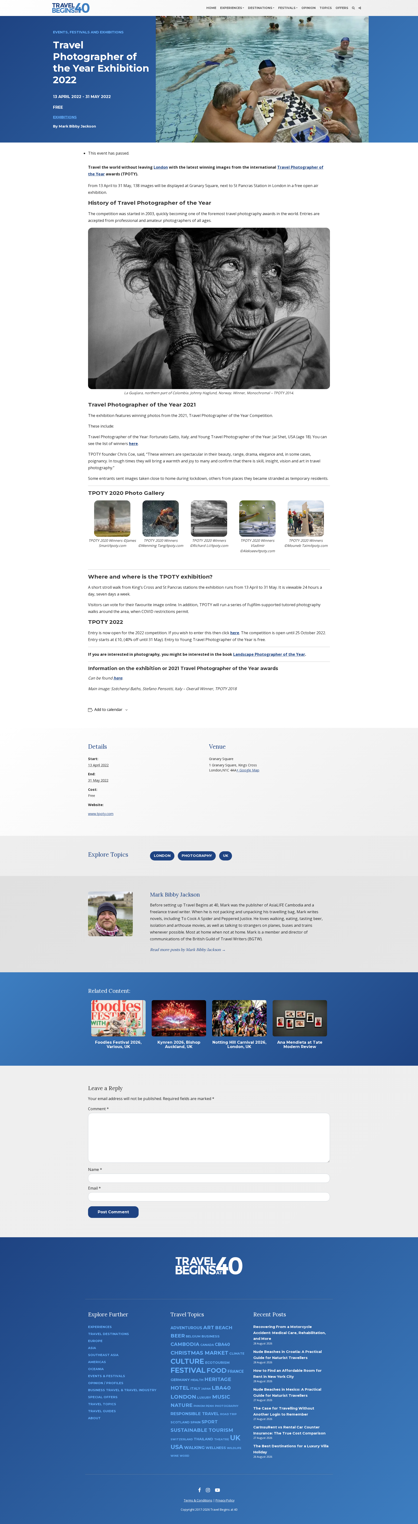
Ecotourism (217, 1363)
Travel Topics (102, 1404)
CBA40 (222, 1344)
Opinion (308, 8)
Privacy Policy (225, 1500)
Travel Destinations (108, 1334)
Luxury (204, 1397)
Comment (98, 1108)
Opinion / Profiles (105, 1383)
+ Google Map (247, 770)
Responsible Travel (195, 1413)
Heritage (217, 1379)
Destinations (260, 8)
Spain (195, 1422)
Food (217, 1370)
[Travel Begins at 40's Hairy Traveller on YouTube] (217, 1490)
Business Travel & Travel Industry (122, 1390)
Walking (194, 1447)
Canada (207, 1345)
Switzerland (182, 1439)
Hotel (180, 1388)
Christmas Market (199, 1353)
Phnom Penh (204, 1406)
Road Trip (228, 1414)
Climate (236, 1353)
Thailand (203, 1439)
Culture (187, 1361)
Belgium (193, 1336)
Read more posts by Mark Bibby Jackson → (188, 949)
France (236, 1371)
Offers (342, 8)
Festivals (286, 8)
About (94, 1418)
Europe (95, 1341)
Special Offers (103, 1397)
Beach (223, 1327)
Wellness (216, 1448)
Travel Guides (102, 1411)
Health (197, 1380)
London (161, 167)
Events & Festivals (106, 1376)
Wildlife (234, 1448)
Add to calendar (108, 709)
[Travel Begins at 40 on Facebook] (199, 1490)
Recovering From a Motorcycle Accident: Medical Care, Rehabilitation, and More (289, 1333)
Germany (180, 1380)
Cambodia (185, 1344)
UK (225, 855)
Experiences (231, 8)
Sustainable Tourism (202, 1430)
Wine (175, 1455)
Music (221, 1397)
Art (208, 1327)
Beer (178, 1336)
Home (211, 8)
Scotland (180, 1422)
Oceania (96, 1369)
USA (177, 1446)
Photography (197, 855)
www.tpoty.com (100, 813)
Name (95, 1169)
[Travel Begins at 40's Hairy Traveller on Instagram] (208, 1490)
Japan (206, 1388)
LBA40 (221, 1388)
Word (184, 1455)
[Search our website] (353, 8)
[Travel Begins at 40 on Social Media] (360, 8)
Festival (188, 1370)
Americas (97, 1362)
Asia (92, 1348)
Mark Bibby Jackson (77, 126)
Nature (182, 1405)
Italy (195, 1388)
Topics (326, 8)
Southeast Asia (103, 1355)
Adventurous (186, 1328)
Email (94, 1188)
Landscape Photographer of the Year (269, 654)
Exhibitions (65, 117)
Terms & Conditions (198, 1500)
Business (211, 1336)
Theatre (221, 1439)
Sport (210, 1421)
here (234, 632)
